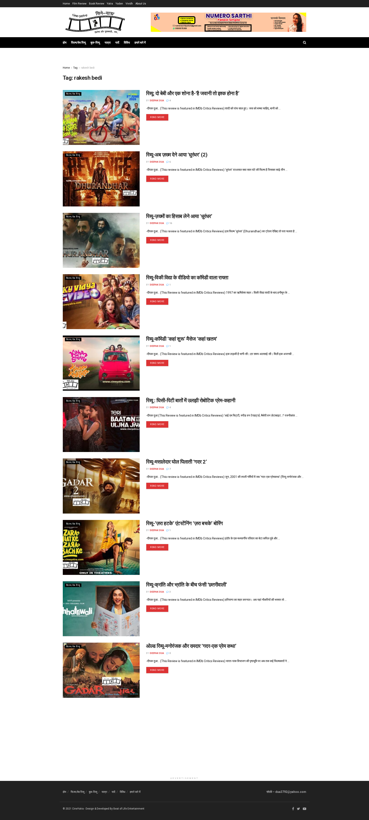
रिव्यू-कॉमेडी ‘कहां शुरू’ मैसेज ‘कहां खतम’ (181, 339)
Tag (75, 67)
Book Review (96, 3)
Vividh (129, 3)
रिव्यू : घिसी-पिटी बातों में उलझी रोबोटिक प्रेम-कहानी (190, 400)
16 (170, 223)
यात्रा (108, 42)
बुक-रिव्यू (95, 42)
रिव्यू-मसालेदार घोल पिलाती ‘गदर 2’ (176, 462)
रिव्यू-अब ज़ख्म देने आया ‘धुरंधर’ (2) (176, 155)
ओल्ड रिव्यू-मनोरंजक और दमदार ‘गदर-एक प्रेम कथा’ (191, 646)
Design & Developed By (99, 808)
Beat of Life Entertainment (128, 808)
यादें (117, 42)
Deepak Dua (157, 100)
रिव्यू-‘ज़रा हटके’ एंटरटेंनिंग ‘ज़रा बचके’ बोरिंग (184, 523)
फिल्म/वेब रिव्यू (78, 42)
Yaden (119, 3)
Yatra (110, 3)
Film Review (79, 3)
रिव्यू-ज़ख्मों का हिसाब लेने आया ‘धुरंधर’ (179, 216)
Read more (157, 117)
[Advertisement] (184, 745)
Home (66, 3)
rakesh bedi (88, 67)
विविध (127, 42)
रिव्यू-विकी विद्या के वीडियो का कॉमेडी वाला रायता (187, 278)
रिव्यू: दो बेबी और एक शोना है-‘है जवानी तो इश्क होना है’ (192, 93)
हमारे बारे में (140, 42)
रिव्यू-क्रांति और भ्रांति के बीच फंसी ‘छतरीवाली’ (186, 585)
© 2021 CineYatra (73, 808)
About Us (140, 3)
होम (64, 42)
